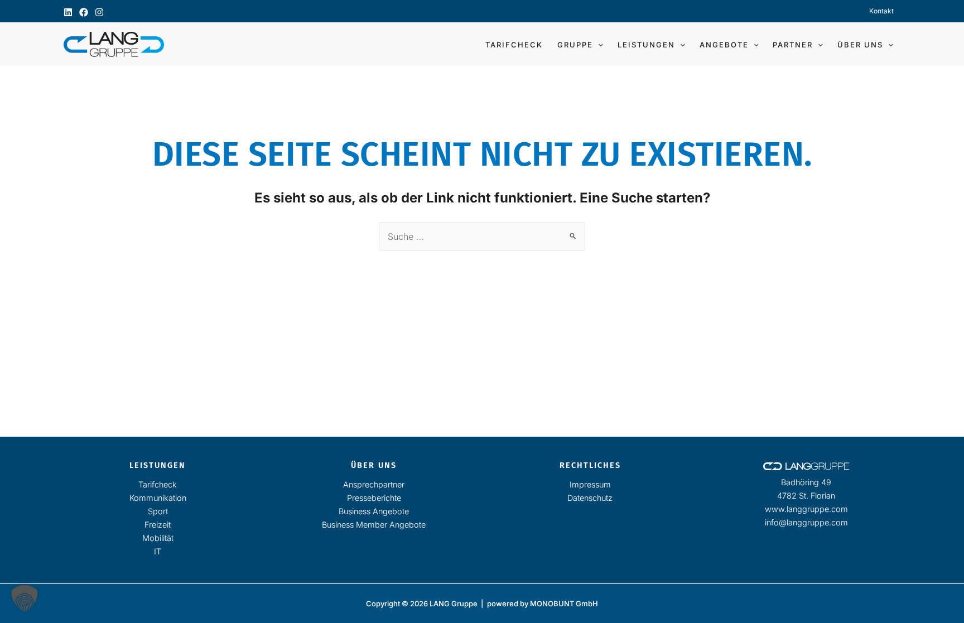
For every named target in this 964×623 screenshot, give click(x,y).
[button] (598, 45)
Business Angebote (374, 511)
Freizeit (157, 524)
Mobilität (157, 538)
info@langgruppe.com (806, 522)
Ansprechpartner (373, 484)
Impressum (590, 484)
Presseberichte (374, 498)
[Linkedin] (68, 12)
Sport (158, 511)
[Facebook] (83, 12)
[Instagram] (99, 12)
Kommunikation (157, 498)
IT (157, 551)
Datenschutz (590, 498)
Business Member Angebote (374, 524)
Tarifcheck (157, 484)
